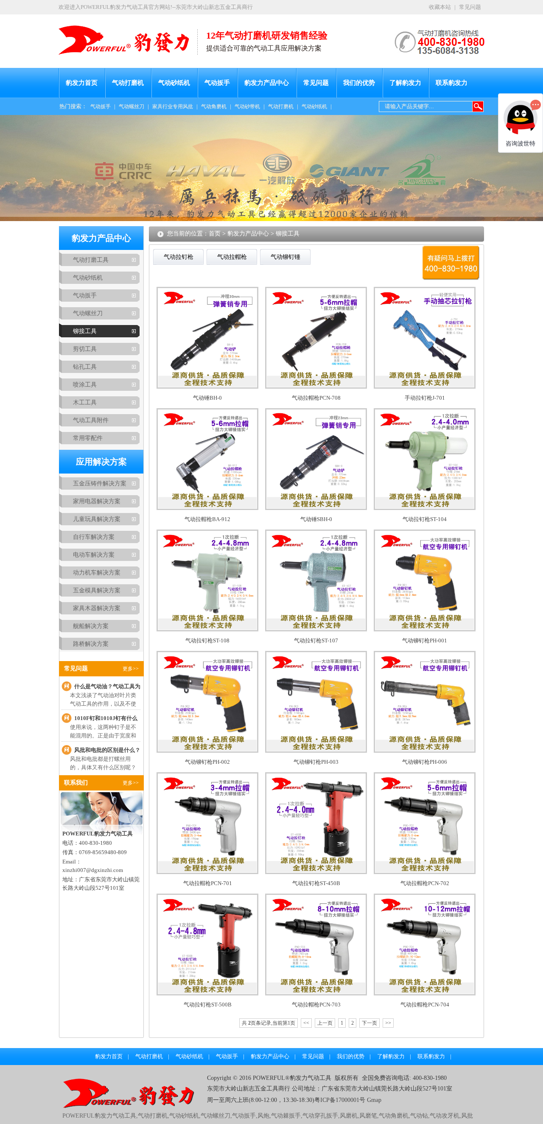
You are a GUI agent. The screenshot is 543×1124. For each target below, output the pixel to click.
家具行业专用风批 (172, 106)
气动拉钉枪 (178, 257)
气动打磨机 (128, 82)
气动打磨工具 (91, 260)
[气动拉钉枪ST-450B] (316, 872)
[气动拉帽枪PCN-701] (207, 872)
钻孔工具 (85, 367)
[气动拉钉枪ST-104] (425, 508)
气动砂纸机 (174, 82)
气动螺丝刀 (131, 106)
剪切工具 (85, 349)
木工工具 (85, 402)
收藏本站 (440, 7)
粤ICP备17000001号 (339, 1100)
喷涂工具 (85, 384)
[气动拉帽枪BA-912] (207, 508)
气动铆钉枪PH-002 (207, 762)
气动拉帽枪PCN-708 (316, 398)
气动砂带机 (247, 106)
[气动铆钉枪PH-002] (207, 751)
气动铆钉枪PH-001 (424, 640)
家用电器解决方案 (96, 501)
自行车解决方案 (94, 537)
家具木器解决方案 (96, 608)
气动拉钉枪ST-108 (207, 640)
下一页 (369, 1023)
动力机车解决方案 (96, 572)
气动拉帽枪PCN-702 (424, 883)
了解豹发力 (405, 82)
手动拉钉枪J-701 (425, 398)
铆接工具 (85, 331)
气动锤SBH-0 (316, 519)
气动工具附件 (91, 420)
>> (388, 1023)
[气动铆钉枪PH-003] (316, 751)
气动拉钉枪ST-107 (316, 640)
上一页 (325, 1023)
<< (306, 1023)
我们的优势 (359, 82)
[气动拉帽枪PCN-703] (316, 993)
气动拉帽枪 (232, 257)
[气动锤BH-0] (207, 387)
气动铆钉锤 (285, 257)
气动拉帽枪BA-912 (207, 519)
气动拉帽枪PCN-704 (424, 1004)
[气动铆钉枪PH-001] (425, 629)
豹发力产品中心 (266, 82)
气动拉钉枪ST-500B (208, 1004)
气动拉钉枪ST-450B (316, 883)
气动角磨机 (214, 106)
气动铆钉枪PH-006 (424, 762)
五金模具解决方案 (96, 590)
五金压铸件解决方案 (99, 483)
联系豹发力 (451, 82)
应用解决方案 (101, 461)
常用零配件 (88, 438)
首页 (215, 233)
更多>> (131, 669)
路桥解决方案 (91, 644)
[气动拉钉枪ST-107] (316, 629)
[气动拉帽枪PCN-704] (425, 993)
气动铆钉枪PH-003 (316, 762)
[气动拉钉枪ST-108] (207, 629)
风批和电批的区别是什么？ (107, 750)
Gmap (373, 1100)
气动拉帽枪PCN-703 (316, 1004)
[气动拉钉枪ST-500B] (207, 993)
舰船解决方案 (91, 626)
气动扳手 (217, 82)
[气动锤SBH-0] (316, 508)
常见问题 (470, 7)
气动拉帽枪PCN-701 (207, 883)
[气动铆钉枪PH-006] (425, 751)
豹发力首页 (82, 82)
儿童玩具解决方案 (96, 519)
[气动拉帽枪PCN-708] (316, 387)
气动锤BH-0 (207, 398)
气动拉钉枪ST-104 (425, 519)
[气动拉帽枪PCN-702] (425, 872)
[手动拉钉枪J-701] (425, 387)
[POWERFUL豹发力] (128, 35)
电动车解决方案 (94, 555)
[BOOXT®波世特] (134, 1106)
